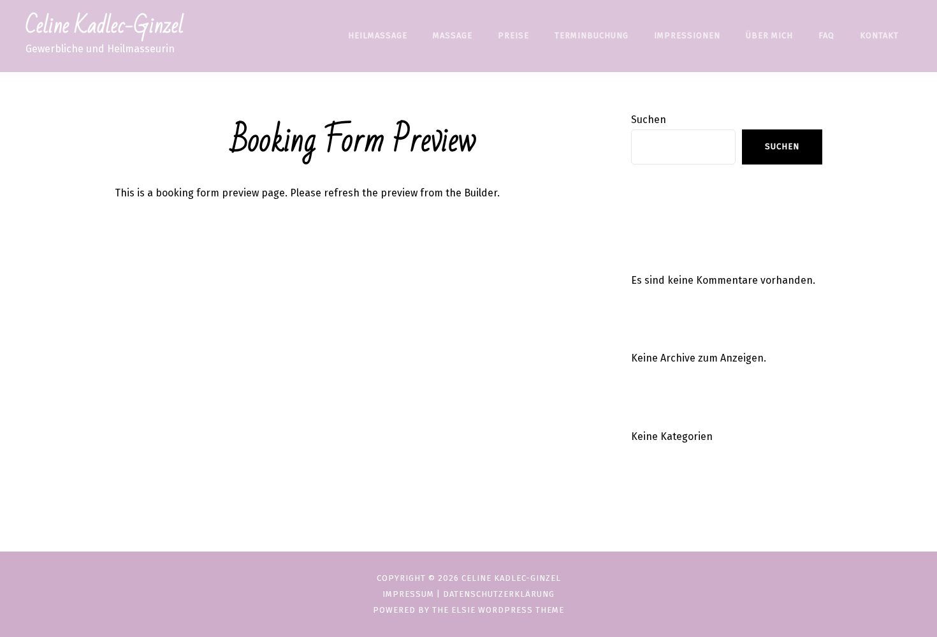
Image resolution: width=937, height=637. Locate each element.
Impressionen (687, 35)
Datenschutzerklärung (499, 594)
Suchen (648, 119)
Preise (513, 35)
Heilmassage (377, 35)
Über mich (769, 35)
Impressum (408, 594)
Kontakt (879, 35)
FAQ (826, 35)
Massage (452, 35)
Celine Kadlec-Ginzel (104, 26)
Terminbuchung (591, 35)
